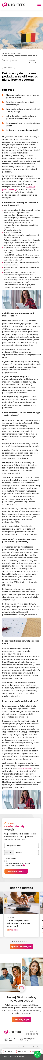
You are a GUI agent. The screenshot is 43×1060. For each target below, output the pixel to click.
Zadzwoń (8, 1051)
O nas (6, 1047)
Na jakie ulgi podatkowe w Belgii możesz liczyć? (20, 103)
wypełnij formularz (25, 768)
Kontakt (21, 1047)
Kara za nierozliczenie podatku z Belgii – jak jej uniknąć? (23, 110)
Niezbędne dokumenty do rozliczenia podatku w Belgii (22, 96)
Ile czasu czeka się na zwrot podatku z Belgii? (23, 124)
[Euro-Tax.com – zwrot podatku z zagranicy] (13, 6)
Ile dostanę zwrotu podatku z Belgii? (22, 130)
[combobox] (9, 852)
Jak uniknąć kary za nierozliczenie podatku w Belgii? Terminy (21, 117)
